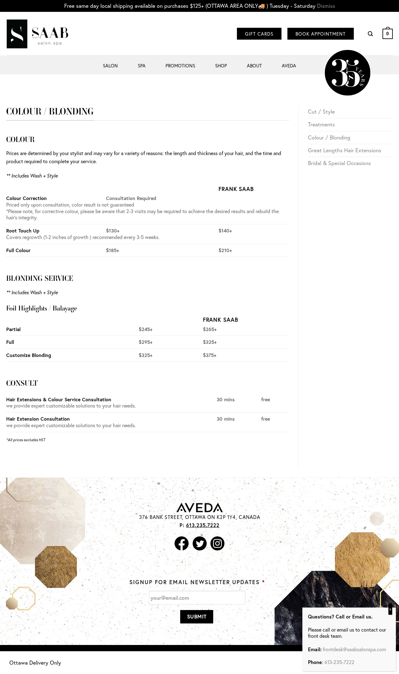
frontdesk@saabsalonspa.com (354, 649)
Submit (197, 616)
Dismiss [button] (326, 5)
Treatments (321, 124)
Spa (142, 65)
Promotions (180, 65)
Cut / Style (321, 111)
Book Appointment (321, 34)
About (254, 65)
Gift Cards (259, 34)
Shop (221, 65)
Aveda (289, 65)
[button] (370, 34)
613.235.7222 (202, 525)
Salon (110, 65)
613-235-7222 (339, 662)
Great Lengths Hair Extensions (344, 150)
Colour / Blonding (329, 137)
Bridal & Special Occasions (339, 163)
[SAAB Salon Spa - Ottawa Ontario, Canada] (37, 34)
